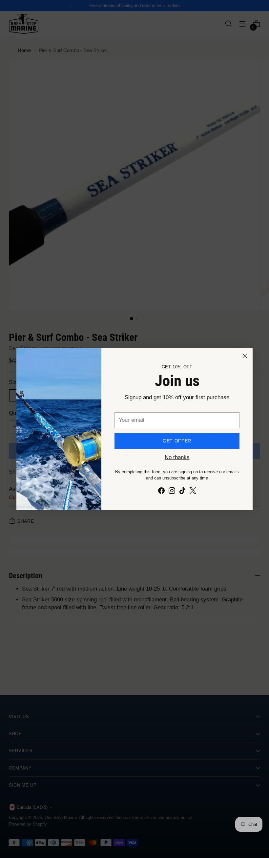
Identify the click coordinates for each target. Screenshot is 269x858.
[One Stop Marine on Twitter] (193, 492)
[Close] (245, 356)
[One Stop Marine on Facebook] (161, 492)
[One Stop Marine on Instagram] (172, 492)
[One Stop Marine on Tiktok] (182, 492)
